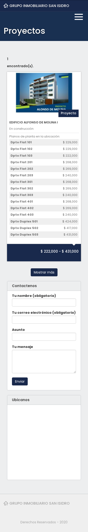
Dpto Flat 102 (21, 149)
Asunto (18, 329)
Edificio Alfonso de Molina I (33, 122)
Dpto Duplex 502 (24, 228)
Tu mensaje (22, 346)
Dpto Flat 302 (22, 188)
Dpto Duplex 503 (24, 234)
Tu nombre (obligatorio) (34, 295)
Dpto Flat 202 (22, 168)
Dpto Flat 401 (22, 201)
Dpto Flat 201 (21, 162)
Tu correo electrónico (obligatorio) (44, 312)
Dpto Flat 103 (21, 155)
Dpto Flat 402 (22, 208)
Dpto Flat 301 (21, 182)
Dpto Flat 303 (22, 195)
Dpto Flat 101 (21, 142)
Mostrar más (44, 272)
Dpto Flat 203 (22, 175)
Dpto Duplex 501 (24, 221)
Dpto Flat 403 (22, 214)
